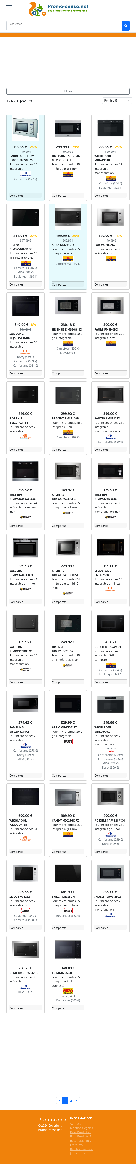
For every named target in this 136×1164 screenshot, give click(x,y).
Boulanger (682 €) (68, 916)
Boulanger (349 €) (68, 1000)
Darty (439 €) (110, 844)
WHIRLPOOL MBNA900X (103, 729)
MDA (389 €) (26, 272)
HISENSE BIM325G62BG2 (62, 649)
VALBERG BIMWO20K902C (20, 649)
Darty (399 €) (110, 768)
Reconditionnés (80, 1141)
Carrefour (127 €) (25, 179)
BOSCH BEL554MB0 (107, 647)
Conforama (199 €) (68, 264)
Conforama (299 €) (110, 755)
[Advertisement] (68, 63)
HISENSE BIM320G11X (67, 329)
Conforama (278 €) (25, 750)
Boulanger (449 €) (110, 674)
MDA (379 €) (111, 763)
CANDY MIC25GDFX (65, 820)
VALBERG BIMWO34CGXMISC (65, 573)
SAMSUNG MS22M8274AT (19, 729)
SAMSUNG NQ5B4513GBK (19, 336)
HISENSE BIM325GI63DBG (20, 247)
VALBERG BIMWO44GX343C (21, 573)
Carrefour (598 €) (25, 920)
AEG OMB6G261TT (64, 727)
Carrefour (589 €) (25, 361)
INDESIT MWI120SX (107, 897)
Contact (75, 1124)
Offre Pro (76, 1145)
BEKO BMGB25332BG (24, 973)
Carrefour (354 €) (110, 670)
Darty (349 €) (25, 755)
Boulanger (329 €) (110, 188)
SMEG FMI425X (19, 897)
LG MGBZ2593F (62, 973)
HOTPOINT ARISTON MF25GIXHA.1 (66, 158)
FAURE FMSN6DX (106, 329)
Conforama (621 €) (25, 365)
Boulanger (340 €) (25, 916)
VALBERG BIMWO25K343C (105, 497)
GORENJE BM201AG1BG (19, 420)
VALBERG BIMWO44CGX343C (22, 497)
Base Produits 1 (80, 1132)
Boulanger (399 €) (25, 276)
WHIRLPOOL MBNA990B (103, 158)
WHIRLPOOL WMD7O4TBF (18, 823)
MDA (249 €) (68, 353)
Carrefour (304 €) (110, 183)
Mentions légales (81, 1128)
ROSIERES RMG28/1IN (109, 820)
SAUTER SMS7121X (107, 418)
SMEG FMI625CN (63, 897)
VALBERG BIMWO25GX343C (64, 497)
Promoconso (53, 1119)
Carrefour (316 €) (25, 268)
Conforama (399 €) (110, 442)
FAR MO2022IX (104, 245)
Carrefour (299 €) (68, 437)
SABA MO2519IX (63, 245)
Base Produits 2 (80, 1136)
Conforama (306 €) (110, 759)
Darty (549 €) (25, 357)
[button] (9, 7)
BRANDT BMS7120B (65, 418)
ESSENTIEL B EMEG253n (103, 573)
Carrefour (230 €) (68, 348)
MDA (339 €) (26, 992)
